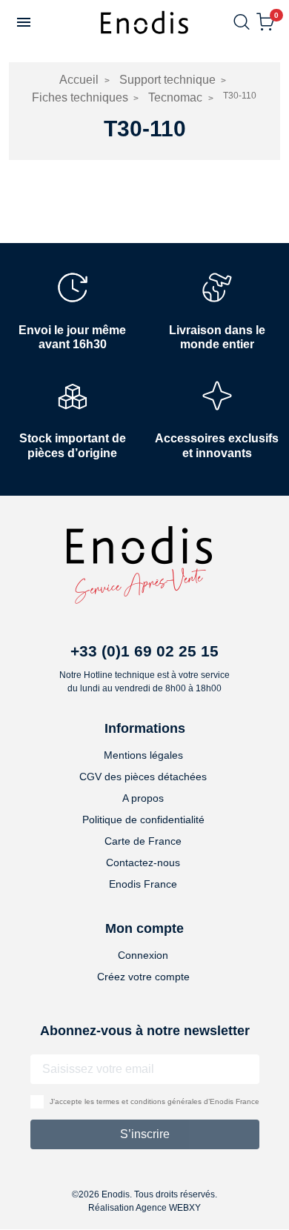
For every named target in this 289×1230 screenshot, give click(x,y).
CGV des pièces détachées (143, 776)
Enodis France (143, 884)
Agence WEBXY (168, 1208)
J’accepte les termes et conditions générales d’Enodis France (154, 1101)
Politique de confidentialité (143, 819)
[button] (24, 22)
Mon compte (144, 928)
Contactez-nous (143, 862)
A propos (143, 798)
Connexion (143, 955)
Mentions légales (143, 755)
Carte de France (143, 841)
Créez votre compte (143, 977)
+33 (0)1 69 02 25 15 (144, 650)
